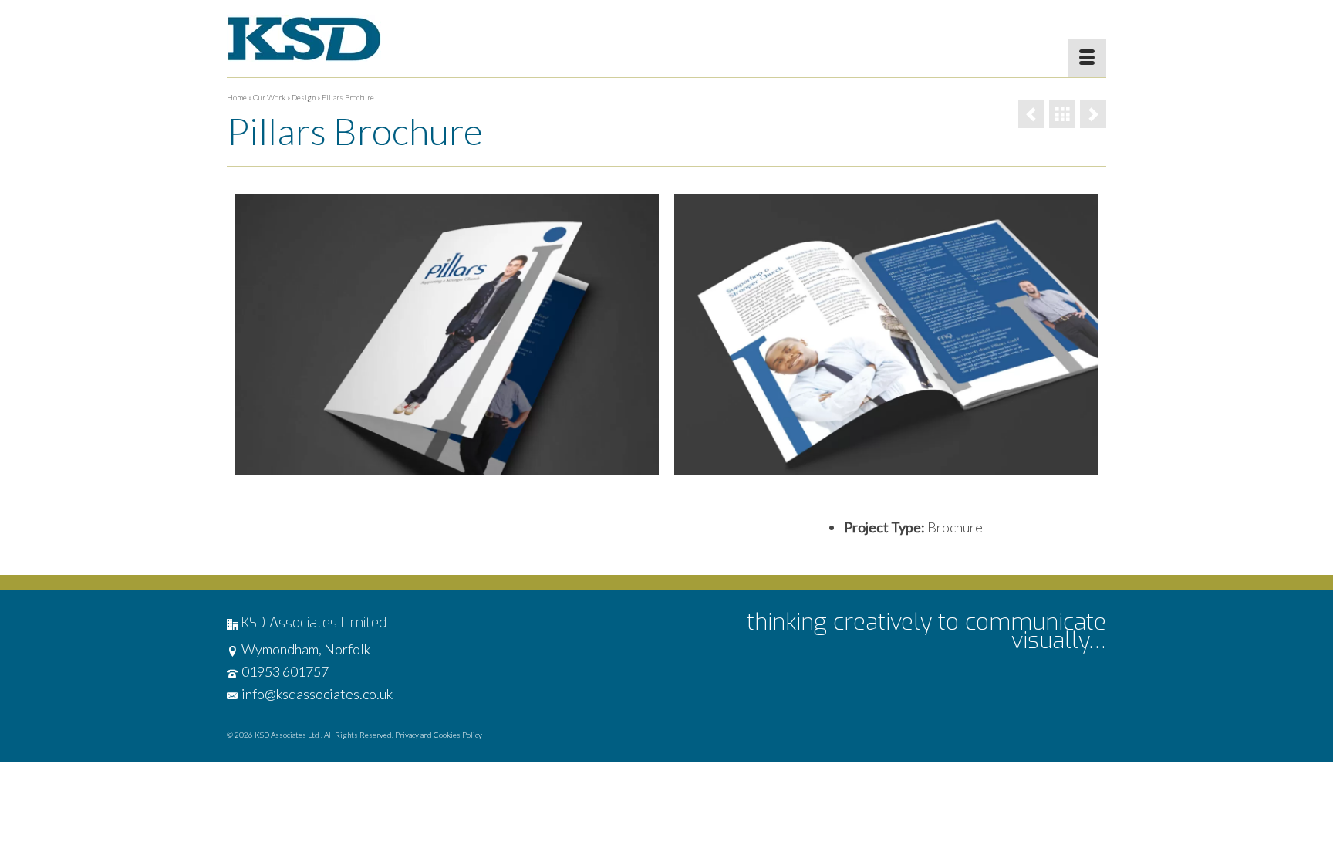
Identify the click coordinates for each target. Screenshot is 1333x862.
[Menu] (1087, 58)
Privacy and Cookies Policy (438, 734)
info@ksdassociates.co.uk (317, 693)
